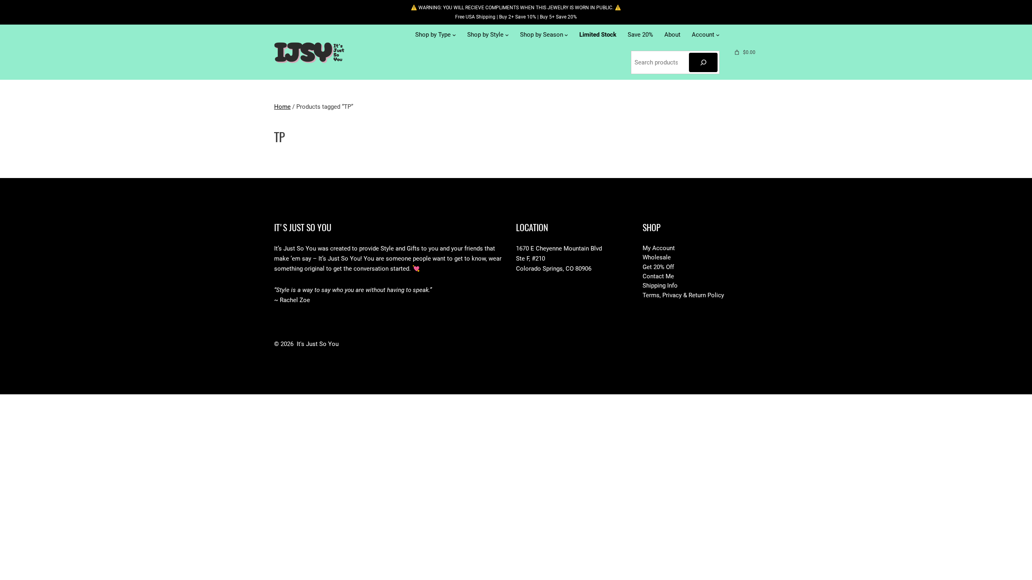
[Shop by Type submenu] (454, 35)
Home (282, 106)
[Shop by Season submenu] (566, 35)
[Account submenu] (718, 35)
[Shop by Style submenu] (507, 35)
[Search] (703, 62)
